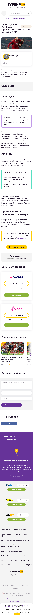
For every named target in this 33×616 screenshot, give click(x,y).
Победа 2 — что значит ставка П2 (13, 556)
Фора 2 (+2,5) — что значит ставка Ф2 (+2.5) (16, 565)
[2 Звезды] (9, 258)
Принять (16, 614)
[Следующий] (31, 354)
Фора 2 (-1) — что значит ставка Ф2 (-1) (15, 560)
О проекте (13, 577)
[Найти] (29, 13)
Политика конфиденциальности (16, 601)
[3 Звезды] (10, 258)
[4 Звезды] (12, 258)
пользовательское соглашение (14, 611)
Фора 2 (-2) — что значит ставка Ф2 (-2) (15, 540)
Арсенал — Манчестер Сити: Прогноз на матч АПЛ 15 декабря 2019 (11, 359)
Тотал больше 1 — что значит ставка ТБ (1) (16, 529)
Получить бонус (16, 295)
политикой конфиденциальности (16, 605)
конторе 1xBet (22, 238)
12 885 (10, 423)
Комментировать (11, 405)
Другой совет (17, 476)
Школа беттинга (10, 440)
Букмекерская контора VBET (11, 551)
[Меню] (3, 13)
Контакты (20, 577)
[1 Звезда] (7, 258)
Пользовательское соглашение (16, 598)
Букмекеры (8, 436)
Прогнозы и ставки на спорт (16, 7)
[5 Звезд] (13, 258)
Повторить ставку (16, 247)
